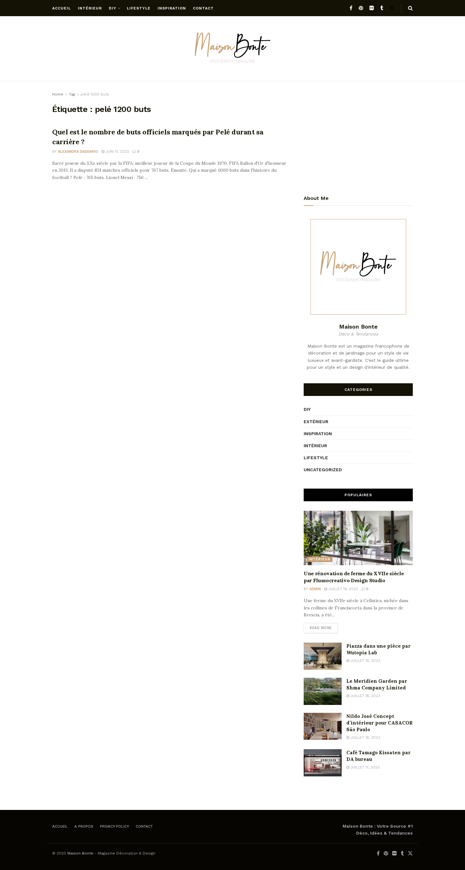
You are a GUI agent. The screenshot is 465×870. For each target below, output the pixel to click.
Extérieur (316, 421)
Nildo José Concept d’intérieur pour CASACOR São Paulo (379, 722)
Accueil (61, 8)
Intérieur (90, 8)
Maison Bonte (80, 853)
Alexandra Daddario (78, 152)
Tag (72, 94)
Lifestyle (139, 8)
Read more (321, 628)
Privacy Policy (114, 826)
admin (315, 589)
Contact (203, 8)
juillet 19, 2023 (342, 589)
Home (57, 94)
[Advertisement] (358, 135)
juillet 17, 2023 (364, 767)
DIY (112, 8)
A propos (83, 826)
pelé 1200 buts (95, 94)
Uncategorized (323, 469)
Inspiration (172, 8)
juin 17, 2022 (116, 152)
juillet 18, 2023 (364, 696)
